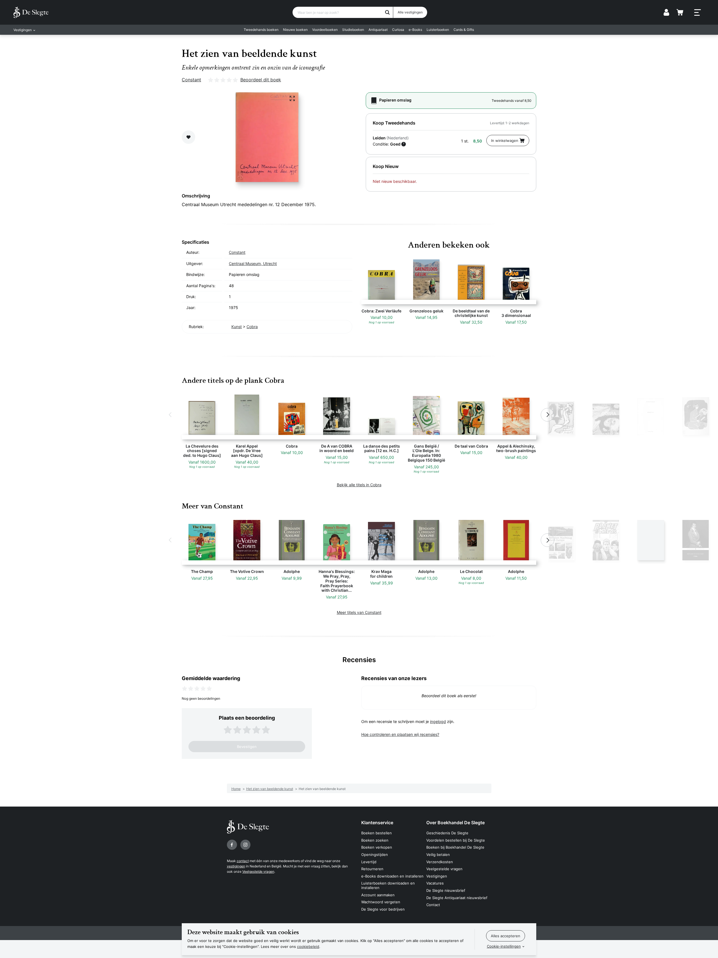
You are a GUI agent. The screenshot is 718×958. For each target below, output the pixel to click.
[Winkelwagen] (680, 12)
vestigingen (236, 866)
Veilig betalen (438, 854)
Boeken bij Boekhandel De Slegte (455, 847)
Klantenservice (377, 822)
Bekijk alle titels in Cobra (359, 484)
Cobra (252, 326)
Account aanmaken (378, 895)
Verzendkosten (439, 862)
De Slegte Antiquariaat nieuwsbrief (456, 897)
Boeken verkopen (376, 847)
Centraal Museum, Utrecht (253, 263)
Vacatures (435, 883)
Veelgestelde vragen (258, 871)
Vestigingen (436, 876)
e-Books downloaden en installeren (392, 876)
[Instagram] (245, 844)
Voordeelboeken (325, 29)
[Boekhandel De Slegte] (31, 12)
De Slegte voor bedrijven (383, 909)
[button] (170, 415)
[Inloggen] (666, 12)
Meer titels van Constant (359, 612)
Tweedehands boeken (261, 29)
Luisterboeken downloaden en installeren (388, 885)
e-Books (415, 29)
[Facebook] (232, 844)
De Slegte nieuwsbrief (445, 890)
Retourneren (372, 869)
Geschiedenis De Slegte (447, 833)
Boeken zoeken (374, 840)
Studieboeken (353, 29)
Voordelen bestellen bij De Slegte (455, 840)
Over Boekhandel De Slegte (455, 822)
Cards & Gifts (464, 29)
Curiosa (398, 29)
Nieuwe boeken (295, 29)
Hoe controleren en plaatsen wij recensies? (400, 734)
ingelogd (438, 721)
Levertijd (368, 862)
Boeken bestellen (376, 833)
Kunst (236, 326)
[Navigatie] (698, 13)
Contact (433, 904)
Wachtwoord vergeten (380, 902)
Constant (191, 79)
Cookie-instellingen (504, 946)
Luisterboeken (438, 29)
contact (243, 861)
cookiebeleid (308, 946)
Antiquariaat (378, 29)
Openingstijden (374, 854)
